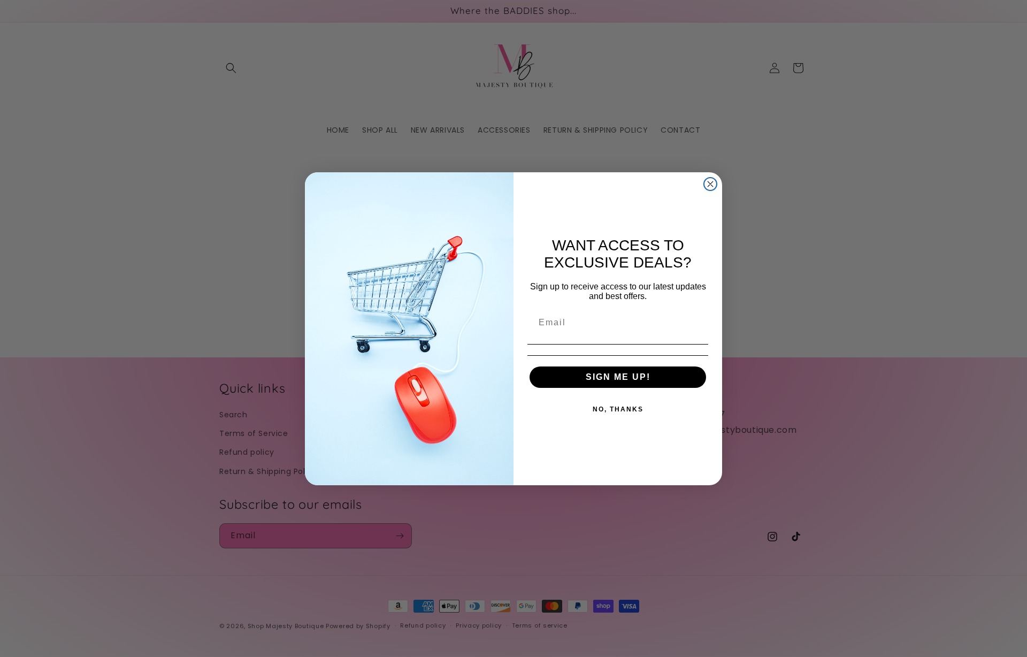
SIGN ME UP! (618, 376)
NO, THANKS (618, 409)
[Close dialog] (710, 184)
